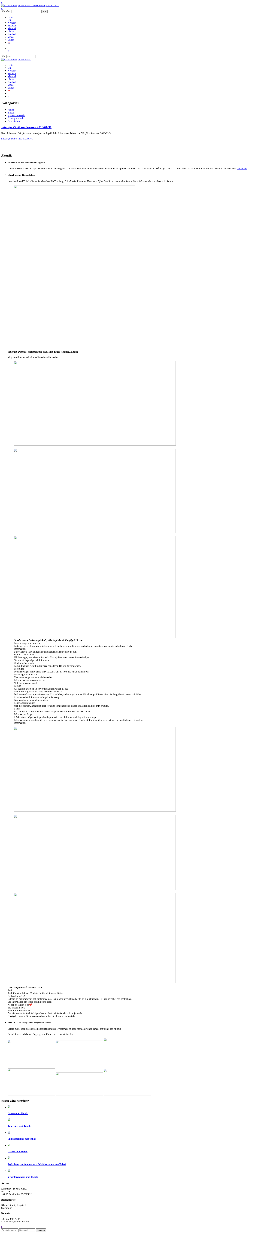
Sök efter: (6, 11)
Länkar (11, 31)
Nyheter (12, 22)
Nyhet (11, 112)
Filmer (11, 109)
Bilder (11, 39)
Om (9, 19)
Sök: (3, 56)
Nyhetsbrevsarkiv (16, 115)
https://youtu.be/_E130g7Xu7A (17, 138)
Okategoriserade (16, 118)
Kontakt (12, 34)
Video (11, 37)
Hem (10, 17)
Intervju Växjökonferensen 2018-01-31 (26, 127)
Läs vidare (242, 168)
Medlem (12, 25)
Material (12, 28)
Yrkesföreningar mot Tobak (45, 5)
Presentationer (15, 121)
